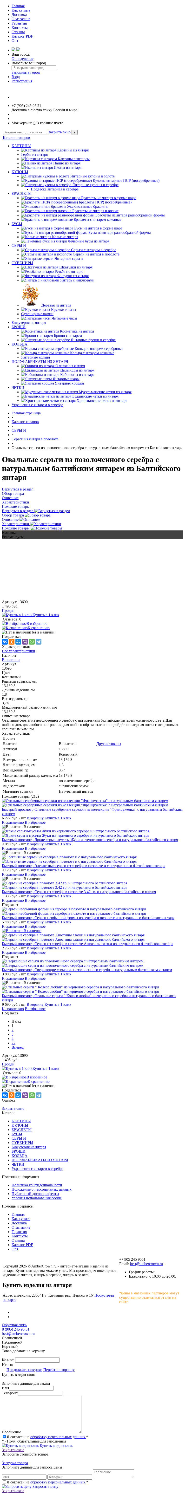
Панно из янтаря (66, 163)
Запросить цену (45, 1486)
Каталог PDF (22, 36)
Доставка (19, 15)
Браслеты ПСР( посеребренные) (105, 202)
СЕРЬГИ (19, 245)
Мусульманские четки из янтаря (105, 392)
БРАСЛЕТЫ (22, 193)
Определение (22, 59)
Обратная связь (14, 1325)
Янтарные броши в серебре (93, 340)
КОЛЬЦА (19, 344)
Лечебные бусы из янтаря (88, 241)
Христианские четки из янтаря (102, 400)
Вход (16, 77)
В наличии (11, 660)
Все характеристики (18, 651)
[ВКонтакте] (5, 642)
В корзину (35, 818)
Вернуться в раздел (18, 511)
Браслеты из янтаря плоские (95, 211)
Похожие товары (16, 528)
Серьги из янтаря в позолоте (96, 254)
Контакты (20, 28)
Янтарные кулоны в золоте (92, 176)
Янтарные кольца (35, 357)
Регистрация (22, 81)
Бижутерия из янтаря (29, 322)
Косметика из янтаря (77, 331)
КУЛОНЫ (20, 172)
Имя (5, 1388)
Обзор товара (13, 515)
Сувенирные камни (37, 314)
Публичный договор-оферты (35, 1194)
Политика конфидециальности (37, 1185)
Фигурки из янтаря (73, 276)
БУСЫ (17, 224)
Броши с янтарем (68, 335)
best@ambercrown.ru (146, 1264)
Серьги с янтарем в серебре (93, 250)
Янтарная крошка (69, 383)
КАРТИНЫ (21, 146)
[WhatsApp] (32, 642)
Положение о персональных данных (42, 1189)
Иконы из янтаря (67, 167)
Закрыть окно (59, 132)
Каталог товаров (16, 138)
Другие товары (108, 744)
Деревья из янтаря (56, 305)
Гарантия (19, 23)
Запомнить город (26, 72)
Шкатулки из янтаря (75, 267)
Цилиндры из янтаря (77, 370)
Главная (18, 6)
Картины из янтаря (73, 150)
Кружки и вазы (63, 309)
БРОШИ (19, 327)
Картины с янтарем (74, 159)
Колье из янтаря (65, 237)
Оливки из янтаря (70, 366)
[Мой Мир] (18, 642)
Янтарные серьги (68, 258)
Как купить (21, 10)
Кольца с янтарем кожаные (92, 353)
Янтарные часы (64, 318)
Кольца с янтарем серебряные (99, 348)
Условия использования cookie (37, 1198)
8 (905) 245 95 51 (15, 1329)
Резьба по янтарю (69, 271)
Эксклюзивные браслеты (87, 206)
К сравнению (39, 628)
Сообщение (11, 1432)
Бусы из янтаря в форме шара (98, 228)
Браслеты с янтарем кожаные (97, 219)
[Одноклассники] (11, 642)
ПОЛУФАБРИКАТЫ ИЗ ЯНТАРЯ (40, 361)
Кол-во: (8, 1360)
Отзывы (18, 32)
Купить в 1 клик (46, 615)
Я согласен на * (47, 1437)
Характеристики (16, 524)
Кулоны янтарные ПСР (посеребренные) (126, 180)
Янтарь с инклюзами (77, 280)
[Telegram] (38, 642)
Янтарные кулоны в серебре (95, 185)
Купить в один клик (56, 1445)
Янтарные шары (66, 379)
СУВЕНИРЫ (22, 263)
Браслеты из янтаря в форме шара (108, 198)
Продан (8, 610)
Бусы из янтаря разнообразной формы (119, 232)
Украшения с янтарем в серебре (37, 405)
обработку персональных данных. (58, 1437)
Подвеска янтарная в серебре (55, 189)
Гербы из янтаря (34, 154)
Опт (15, 41)
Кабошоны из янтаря (77, 374)
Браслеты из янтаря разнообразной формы (130, 215)
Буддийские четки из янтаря (95, 396)
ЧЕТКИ (18, 387)
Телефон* (10, 1393)
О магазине (21, 19)
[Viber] (25, 642)
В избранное (36, 623)
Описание (11, 519)
